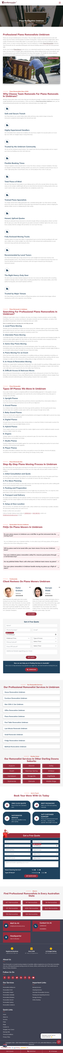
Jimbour (51, 771)
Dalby (51, 766)
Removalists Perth (8, 990)
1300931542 (27, 513)
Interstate (35, 872)
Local (43, 872)
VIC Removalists (12, 908)
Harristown (12, 776)
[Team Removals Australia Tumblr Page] (30, 977)
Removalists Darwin (8, 1000)
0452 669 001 (36, 513)
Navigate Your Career (8, 1029)
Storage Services (36, 997)
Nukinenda (12, 781)
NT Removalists (31, 902)
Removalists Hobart (8, 992)
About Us (5, 1017)
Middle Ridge (51, 781)
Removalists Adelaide (8, 995)
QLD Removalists (51, 908)
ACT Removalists (12, 902)
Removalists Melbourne (9, 987)
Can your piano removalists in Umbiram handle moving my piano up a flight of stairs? (30, 567)
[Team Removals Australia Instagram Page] (9, 977)
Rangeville (31, 776)
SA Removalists (51, 902)
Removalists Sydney (8, 1002)
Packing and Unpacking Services (40, 995)
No (38, 870)
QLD (21, 22)
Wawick (31, 766)
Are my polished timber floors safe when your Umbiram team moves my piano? (30, 561)
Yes (33, 870)
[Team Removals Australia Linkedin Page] (21, 977)
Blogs (4, 1024)
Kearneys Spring (31, 771)
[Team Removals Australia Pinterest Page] (25, 977)
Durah (12, 771)
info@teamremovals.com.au (10, 515)
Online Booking (36, 1000)
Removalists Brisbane (8, 997)
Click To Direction (14, 938)
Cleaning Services (37, 990)
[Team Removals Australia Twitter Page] (17, 977)
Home (17, 22)
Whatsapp (54, 1051)
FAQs (4, 1022)
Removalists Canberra (9, 1005)
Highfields (51, 776)
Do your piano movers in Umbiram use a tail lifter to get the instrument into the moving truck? (30, 535)
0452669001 (43, 929)
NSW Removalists (31, 908)
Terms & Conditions (8, 1034)
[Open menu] (60, 2)
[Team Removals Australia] (9, 2)
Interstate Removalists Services (40, 992)
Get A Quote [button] (9, 1051)
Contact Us (6, 1027)
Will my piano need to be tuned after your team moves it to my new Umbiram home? (29, 549)
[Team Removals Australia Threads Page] (13, 977)
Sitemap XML (6, 1032)
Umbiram (32, 22)
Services (5, 1019)
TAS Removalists (12, 914)
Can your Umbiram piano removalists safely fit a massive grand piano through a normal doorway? (30, 555)
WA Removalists (32, 914)
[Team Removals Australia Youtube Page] (34, 977)
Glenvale (31, 781)
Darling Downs (26, 22)
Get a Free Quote (31, 835)
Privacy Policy (6, 1037)
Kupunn (12, 766)
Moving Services (36, 987)
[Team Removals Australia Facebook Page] (5, 977)
